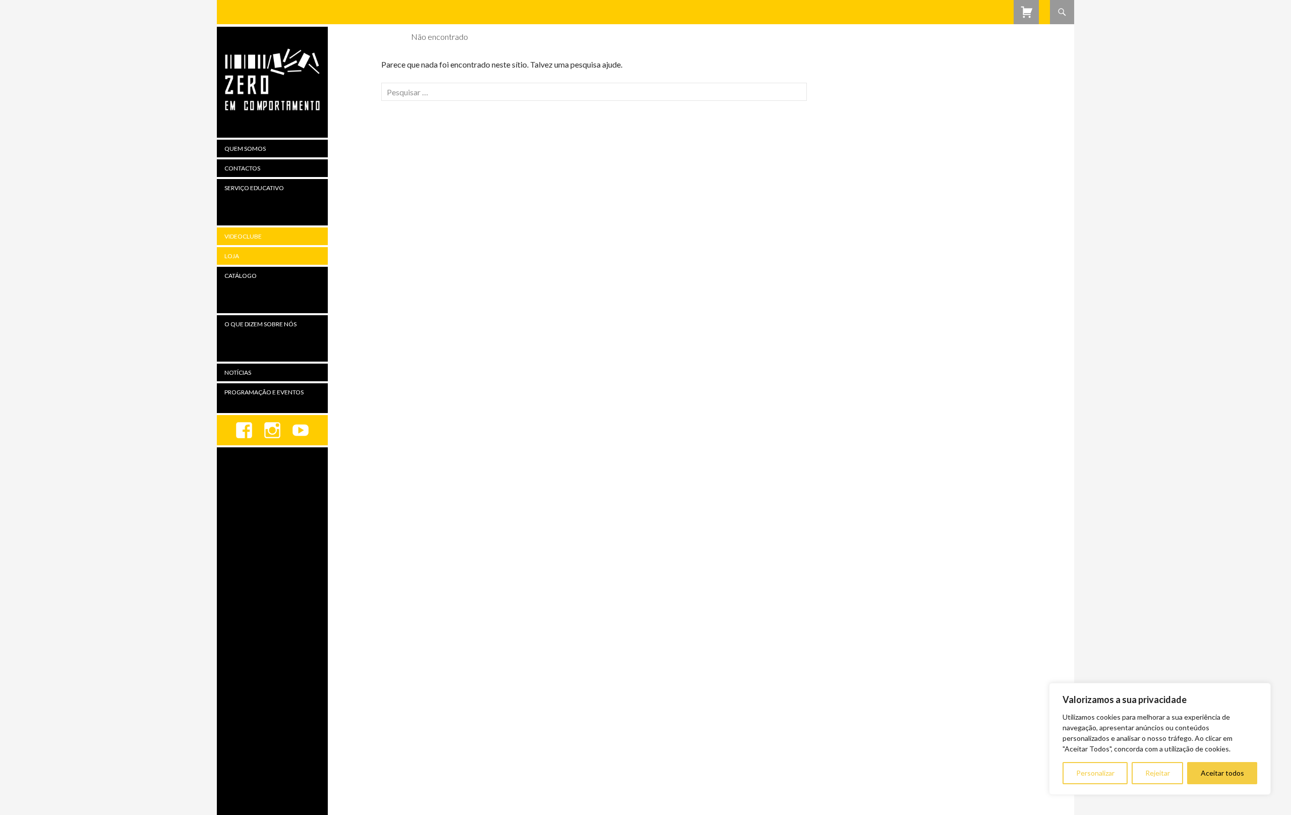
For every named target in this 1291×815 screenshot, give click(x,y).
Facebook (244, 430)
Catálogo (240, 275)
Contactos (242, 168)
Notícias (237, 372)
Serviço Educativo (254, 188)
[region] (1160, 739)
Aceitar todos (1222, 773)
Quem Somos (245, 148)
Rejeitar (1157, 773)
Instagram (272, 430)
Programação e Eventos (264, 392)
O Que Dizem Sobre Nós (260, 324)
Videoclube (243, 236)
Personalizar (1095, 773)
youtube (300, 430)
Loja (231, 256)
